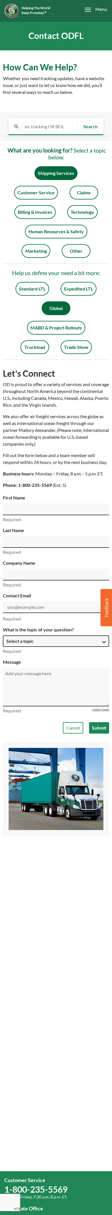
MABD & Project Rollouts (56, 327)
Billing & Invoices (35, 212)
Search (90, 126)
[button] (106, 607)
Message (12, 662)
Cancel (73, 727)
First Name (14, 497)
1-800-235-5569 (35, 485)
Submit (99, 727)
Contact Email (17, 595)
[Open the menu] (93, 9)
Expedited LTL (78, 288)
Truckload (34, 347)
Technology (82, 212)
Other (76, 251)
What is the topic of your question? (38, 629)
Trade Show (76, 347)
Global (56, 308)
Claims (83, 192)
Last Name (13, 530)
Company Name (19, 563)
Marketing (36, 251)
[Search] (16, 127)
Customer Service (36, 192)
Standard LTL (32, 288)
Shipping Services (56, 173)
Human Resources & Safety (56, 231)
